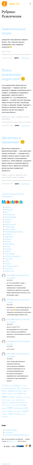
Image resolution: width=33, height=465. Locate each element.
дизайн (20, 393)
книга (4, 400)
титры (9, 51)
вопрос (4, 393)
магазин (17, 400)
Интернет (8, 234)
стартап (25, 411)
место (13, 117)
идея (5, 396)
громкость (11, 175)
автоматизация (25, 388)
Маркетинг (9, 236)
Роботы (8, 251)
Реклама (8, 249)
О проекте (9, 432)
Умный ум (9, 268)
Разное (7, 246)
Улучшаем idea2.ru (12, 266)
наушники (21, 177)
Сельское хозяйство (12, 256)
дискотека (19, 175)
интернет (11, 397)
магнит (23, 400)
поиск (8, 405)
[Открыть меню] (30, 4)
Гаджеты (8, 219)
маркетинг (5, 402)
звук (25, 175)
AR (12, 385)
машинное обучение (15, 402)
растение (17, 405)
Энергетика (9, 271)
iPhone (24, 385)
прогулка (26, 117)
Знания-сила (10, 227)
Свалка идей (10, 254)
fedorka (9, 275)
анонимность (6, 117)
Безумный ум (10, 214)
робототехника (18, 408)
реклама (24, 405)
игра (25, 393)
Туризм (8, 263)
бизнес (4, 391)
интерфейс (19, 397)
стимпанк (4, 414)
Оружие (8, 241)
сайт (26, 408)
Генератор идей (11, 430)
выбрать (4, 175)
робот (10, 407)
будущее (10, 391)
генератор (9, 393)
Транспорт (9, 259)
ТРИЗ (7, 261)
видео (4, 51)
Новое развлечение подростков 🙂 (13, 74)
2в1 (6, 385)
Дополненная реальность (9, 388)
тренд (10, 414)
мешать (8, 177)
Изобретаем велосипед (14, 232)
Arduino (17, 385)
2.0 (3, 385)
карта (28, 397)
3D (9, 385)
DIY (21, 385)
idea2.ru (8, 207)
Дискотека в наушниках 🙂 (13, 140)
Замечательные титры (14, 31)
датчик (14, 393)
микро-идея (24, 402)
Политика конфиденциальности (17, 435)
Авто (7, 212)
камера (25, 397)
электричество (5, 416)
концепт (8, 400)
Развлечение (6, 119)
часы (23, 414)
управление (17, 414)
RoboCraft (9, 209)
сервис (10, 411)
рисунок (4, 408)
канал (4, 177)
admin (9, 299)
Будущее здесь (10, 217)
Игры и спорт (10, 229)
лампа (13, 400)
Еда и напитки (10, 224)
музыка (14, 177)
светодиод (4, 411)
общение (19, 117)
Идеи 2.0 (14, 3)
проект (12, 405)
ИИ (18, 388)
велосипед (18, 391)
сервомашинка (17, 411)
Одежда (8, 239)
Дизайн (8, 222)
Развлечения (25, 58)
